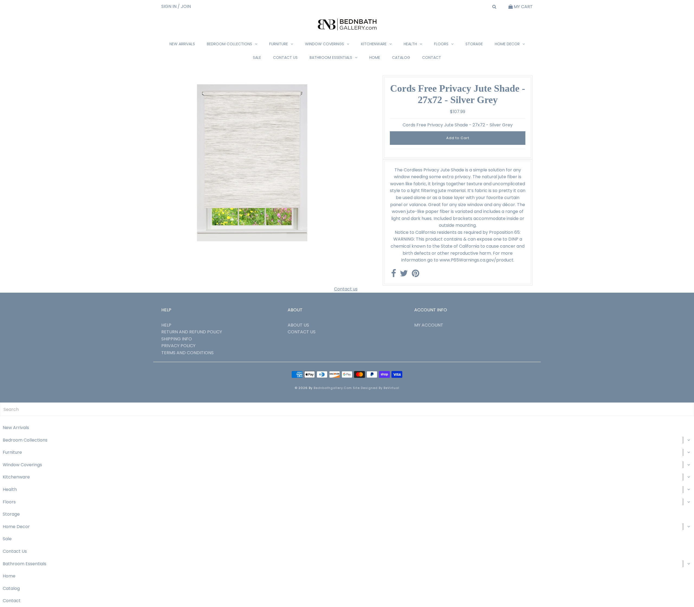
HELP (166, 325)
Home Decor (507, 44)
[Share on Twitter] (404, 275)
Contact (431, 57)
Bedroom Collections (229, 44)
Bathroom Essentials (331, 57)
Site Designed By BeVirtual (376, 388)
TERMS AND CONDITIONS (187, 353)
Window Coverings (324, 44)
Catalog (401, 57)
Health (410, 44)
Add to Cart (457, 137)
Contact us (346, 289)
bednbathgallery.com (333, 388)
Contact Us (285, 57)
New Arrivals (182, 44)
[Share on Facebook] (393, 275)
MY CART (523, 7)
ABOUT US (298, 325)
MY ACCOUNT (428, 325)
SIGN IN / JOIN (176, 6)
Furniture (278, 44)
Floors (441, 44)
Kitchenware (374, 44)
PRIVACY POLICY (178, 346)
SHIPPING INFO (176, 339)
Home (374, 57)
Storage (474, 44)
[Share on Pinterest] (415, 275)
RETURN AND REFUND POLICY (191, 332)
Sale (257, 57)
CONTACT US (302, 332)
